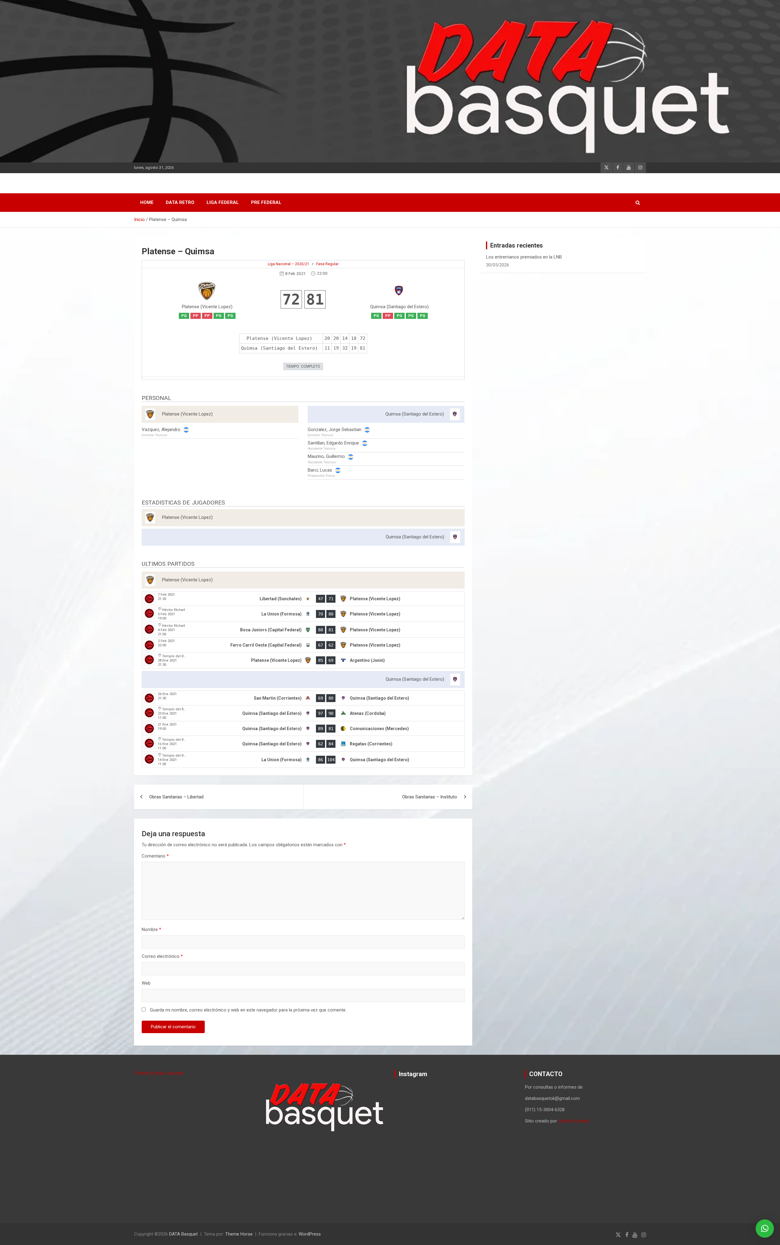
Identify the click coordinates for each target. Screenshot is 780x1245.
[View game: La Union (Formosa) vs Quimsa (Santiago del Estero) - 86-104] (303, 760)
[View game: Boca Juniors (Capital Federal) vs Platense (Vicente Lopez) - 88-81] (303, 630)
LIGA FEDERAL (223, 202)
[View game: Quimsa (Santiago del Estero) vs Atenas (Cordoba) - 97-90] (303, 713)
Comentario (155, 856)
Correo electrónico (162, 956)
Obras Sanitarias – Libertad (176, 797)
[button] (765, 1228)
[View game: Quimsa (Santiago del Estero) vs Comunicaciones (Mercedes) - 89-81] (303, 728)
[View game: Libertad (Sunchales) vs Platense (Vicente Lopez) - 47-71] (303, 598)
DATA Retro (180, 202)
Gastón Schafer (573, 1121)
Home (147, 202)
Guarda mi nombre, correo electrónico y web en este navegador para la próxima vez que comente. (248, 1010)
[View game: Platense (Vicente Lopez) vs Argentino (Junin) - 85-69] (303, 660)
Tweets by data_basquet (159, 1073)
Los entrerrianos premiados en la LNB (524, 257)
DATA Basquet (183, 1234)
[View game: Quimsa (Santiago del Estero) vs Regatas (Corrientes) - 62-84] (303, 744)
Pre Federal (266, 202)
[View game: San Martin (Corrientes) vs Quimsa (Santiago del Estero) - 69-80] (303, 698)
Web (146, 983)
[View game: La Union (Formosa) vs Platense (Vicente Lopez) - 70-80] (303, 614)
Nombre (151, 929)
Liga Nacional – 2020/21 (288, 264)
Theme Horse (239, 1234)
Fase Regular (327, 264)
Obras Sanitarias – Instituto (429, 797)
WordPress (310, 1234)
